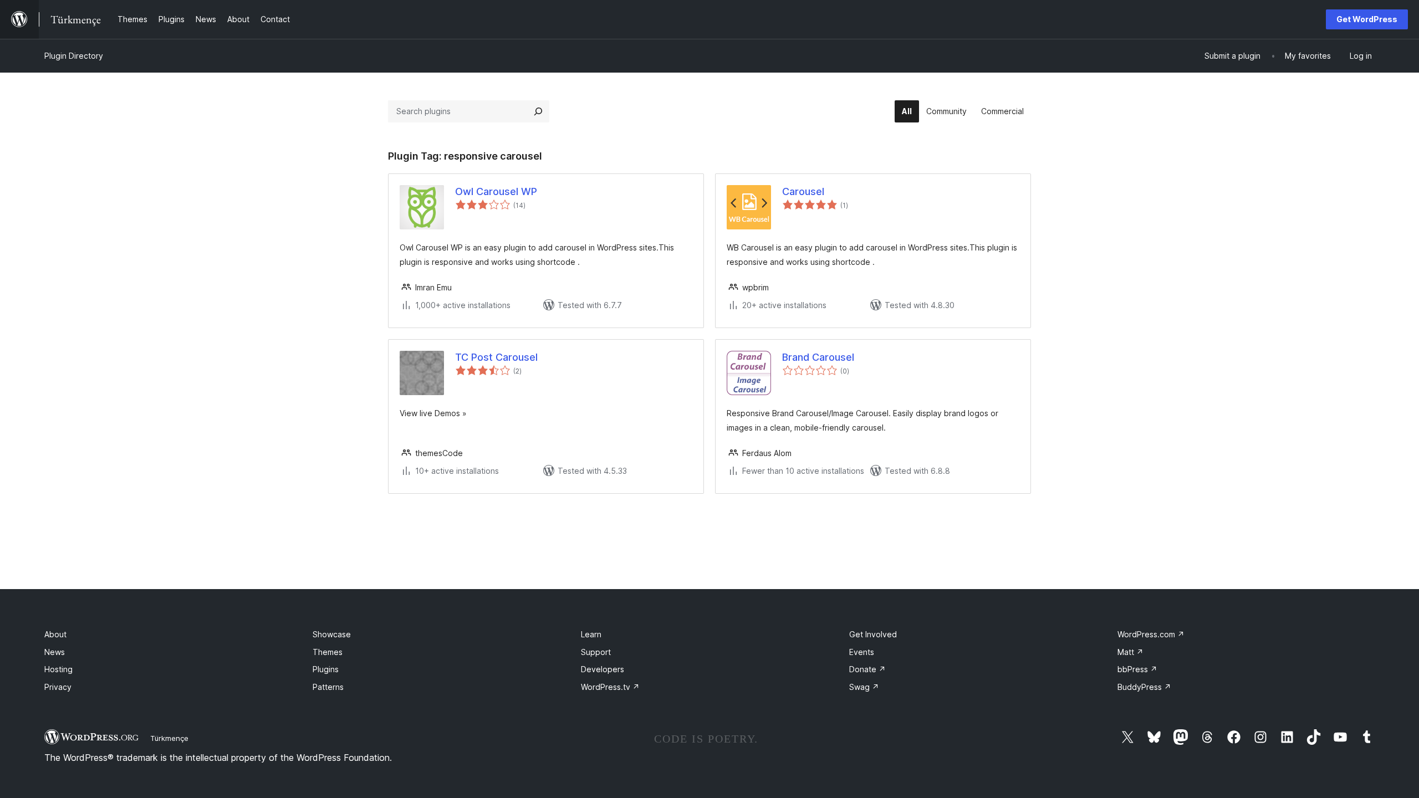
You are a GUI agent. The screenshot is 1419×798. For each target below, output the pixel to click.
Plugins (326, 669)
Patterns (328, 687)
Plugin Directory (73, 55)
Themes (328, 652)
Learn (591, 634)
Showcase (332, 634)
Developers (602, 669)
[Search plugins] (538, 111)
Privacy (58, 687)
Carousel (803, 191)
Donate (867, 669)
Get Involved (873, 634)
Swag (864, 687)
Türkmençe (169, 738)
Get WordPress (1366, 19)
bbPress (1137, 669)
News (54, 652)
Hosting (58, 669)
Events (861, 652)
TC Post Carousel (496, 357)
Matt (1130, 652)
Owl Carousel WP (496, 191)
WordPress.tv (610, 687)
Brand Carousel (818, 357)
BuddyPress (1144, 687)
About (55, 634)
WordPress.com (1151, 634)
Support (596, 652)
